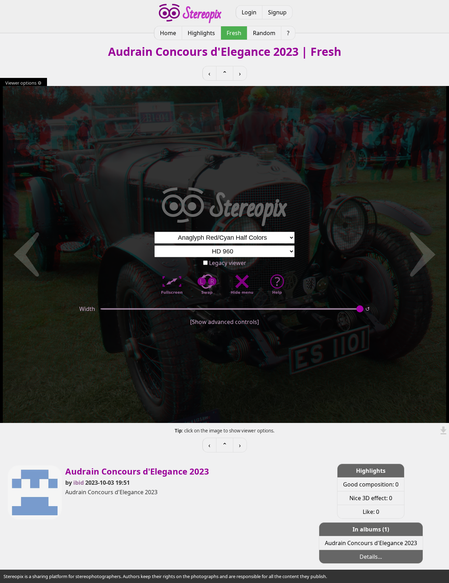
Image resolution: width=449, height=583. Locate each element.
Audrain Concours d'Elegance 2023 (371, 543)
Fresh (234, 33)
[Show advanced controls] (224, 322)
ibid (78, 482)
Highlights (201, 33)
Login (249, 12)
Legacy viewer (227, 263)
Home (168, 33)
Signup (277, 12)
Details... (371, 557)
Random (264, 33)
